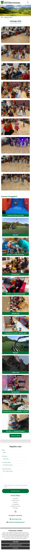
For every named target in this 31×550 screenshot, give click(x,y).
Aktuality (15, 498)
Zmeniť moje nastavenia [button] (15, 544)
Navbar (3, 2)
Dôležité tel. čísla (15, 506)
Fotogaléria (15, 504)
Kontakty (15, 508)
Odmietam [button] (15, 548)
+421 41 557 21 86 (16, 519)
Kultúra (15, 502)
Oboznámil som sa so (15, 486)
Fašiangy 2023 (8, 17)
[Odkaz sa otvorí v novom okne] (15, 511)
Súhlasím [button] (15, 541)
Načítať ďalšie (15, 436)
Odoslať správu (15, 491)
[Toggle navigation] (28, 2)
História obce (15, 500)
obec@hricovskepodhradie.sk (16, 522)
